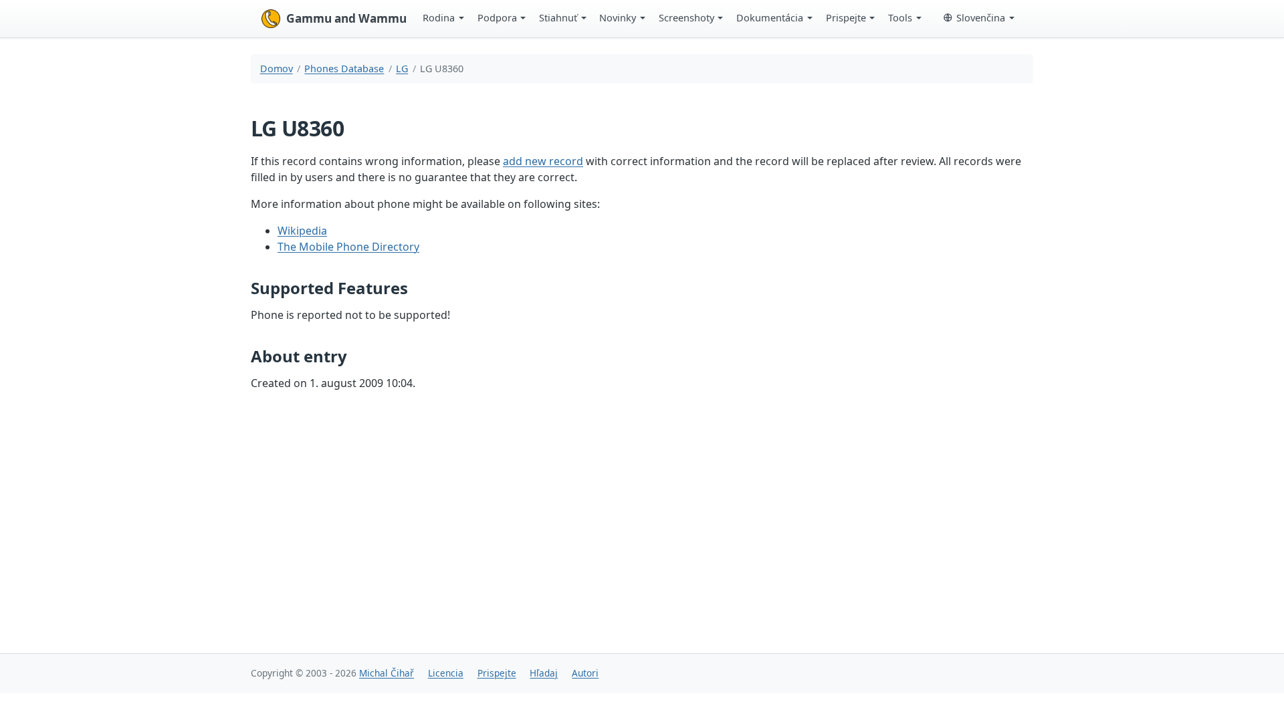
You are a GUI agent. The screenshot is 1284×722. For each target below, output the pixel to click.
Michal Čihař (386, 673)
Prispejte (846, 17)
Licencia (445, 673)
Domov (276, 68)
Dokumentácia (769, 17)
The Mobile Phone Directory (348, 246)
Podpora (497, 17)
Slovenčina (980, 17)
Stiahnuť (558, 17)
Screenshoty (686, 17)
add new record (543, 161)
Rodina (439, 17)
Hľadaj (544, 673)
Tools (900, 17)
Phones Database (344, 68)
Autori (585, 673)
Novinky (617, 17)
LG (402, 68)
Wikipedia (302, 230)
